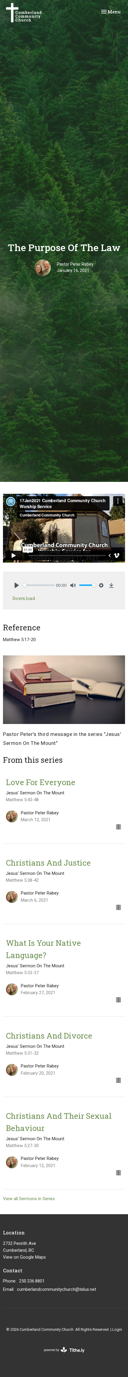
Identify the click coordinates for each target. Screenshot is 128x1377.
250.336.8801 (32, 1281)
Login (117, 1329)
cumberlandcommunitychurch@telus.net (56, 1289)
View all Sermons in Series (29, 1198)
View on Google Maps (24, 1257)
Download (24, 598)
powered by (61, 1355)
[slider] (38, 585)
